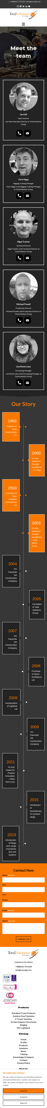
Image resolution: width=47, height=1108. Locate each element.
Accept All (23, 1091)
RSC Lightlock (23, 1028)
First (4, 885)
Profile (23, 1042)
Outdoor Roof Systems (23, 1016)
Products (23, 1045)
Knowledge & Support (23, 1057)
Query (8, 921)
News (23, 1051)
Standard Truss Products (23, 1013)
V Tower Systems (23, 1019)
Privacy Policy (23, 1063)
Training (23, 1054)
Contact (23, 1060)
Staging (23, 1025)
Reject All (23, 1103)
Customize (23, 1097)
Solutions (23, 1048)
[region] (23, 1088)
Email (8, 910)
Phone (5, 900)
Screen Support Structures (23, 1022)
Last (4, 894)
